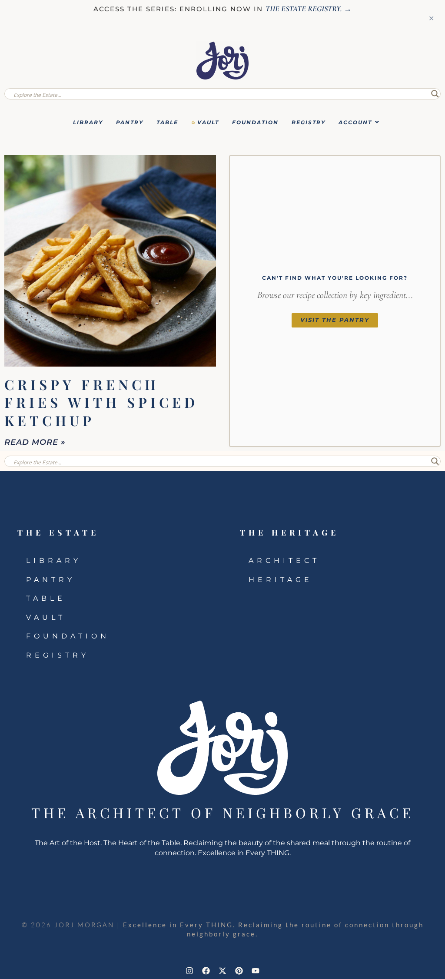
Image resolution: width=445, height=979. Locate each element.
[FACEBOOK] (206, 971)
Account (355, 122)
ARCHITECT (284, 560)
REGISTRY (308, 122)
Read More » (35, 442)
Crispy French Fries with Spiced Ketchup (101, 402)
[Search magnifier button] (435, 94)
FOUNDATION (255, 122)
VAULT (208, 122)
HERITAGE (280, 579)
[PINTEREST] (239, 971)
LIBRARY (88, 122)
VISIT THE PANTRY (334, 320)
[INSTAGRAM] (189, 971)
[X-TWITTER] (222, 971)
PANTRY (129, 122)
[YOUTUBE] (255, 971)
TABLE (167, 122)
